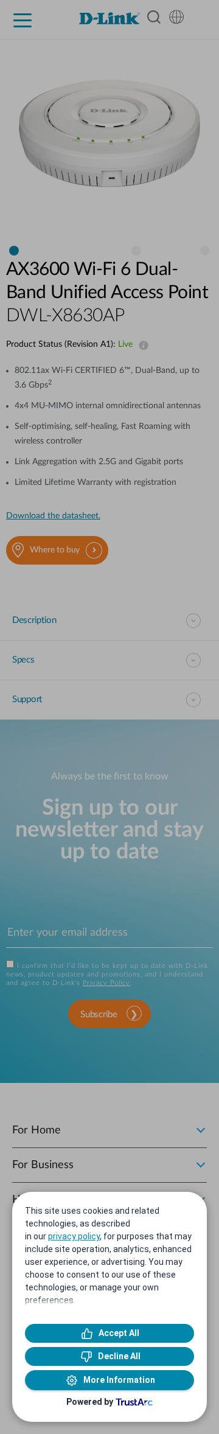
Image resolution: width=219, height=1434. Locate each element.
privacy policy (74, 1236)
